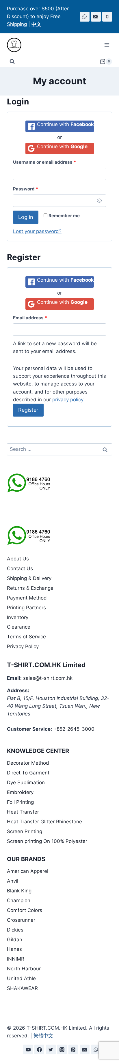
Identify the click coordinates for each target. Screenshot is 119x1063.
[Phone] (107, 17)
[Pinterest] (73, 1049)
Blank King (19, 891)
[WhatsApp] (85, 17)
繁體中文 (43, 1036)
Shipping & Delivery (29, 578)
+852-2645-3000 (73, 729)
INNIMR (15, 959)
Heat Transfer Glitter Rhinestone (44, 822)
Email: (14, 678)
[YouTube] (28, 1049)
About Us (18, 559)
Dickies (15, 930)
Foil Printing (20, 802)
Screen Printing (24, 831)
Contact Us (20, 568)
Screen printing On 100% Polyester (47, 841)
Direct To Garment (28, 773)
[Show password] (99, 201)
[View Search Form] (12, 61)
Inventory (17, 617)
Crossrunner (21, 920)
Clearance (18, 627)
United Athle (21, 978)
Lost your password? (37, 231)
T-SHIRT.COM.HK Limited (46, 665)
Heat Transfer (23, 812)
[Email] (96, 17)
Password (25, 189)
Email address (30, 317)
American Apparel (27, 871)
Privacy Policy (23, 646)
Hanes (14, 949)
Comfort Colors (24, 910)
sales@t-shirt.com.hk (47, 678)
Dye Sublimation (26, 782)
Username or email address (44, 162)
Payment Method (27, 598)
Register (28, 410)
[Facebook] (39, 1049)
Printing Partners (26, 607)
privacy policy (67, 399)
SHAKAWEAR (22, 988)
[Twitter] (51, 1049)
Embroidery (20, 792)
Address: (18, 690)
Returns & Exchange (30, 588)
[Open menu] (106, 44)
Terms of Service (26, 637)
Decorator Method (28, 763)
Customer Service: (29, 729)
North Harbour (24, 969)
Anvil (12, 881)
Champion (18, 900)
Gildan (14, 939)
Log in (25, 217)
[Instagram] (62, 1049)
